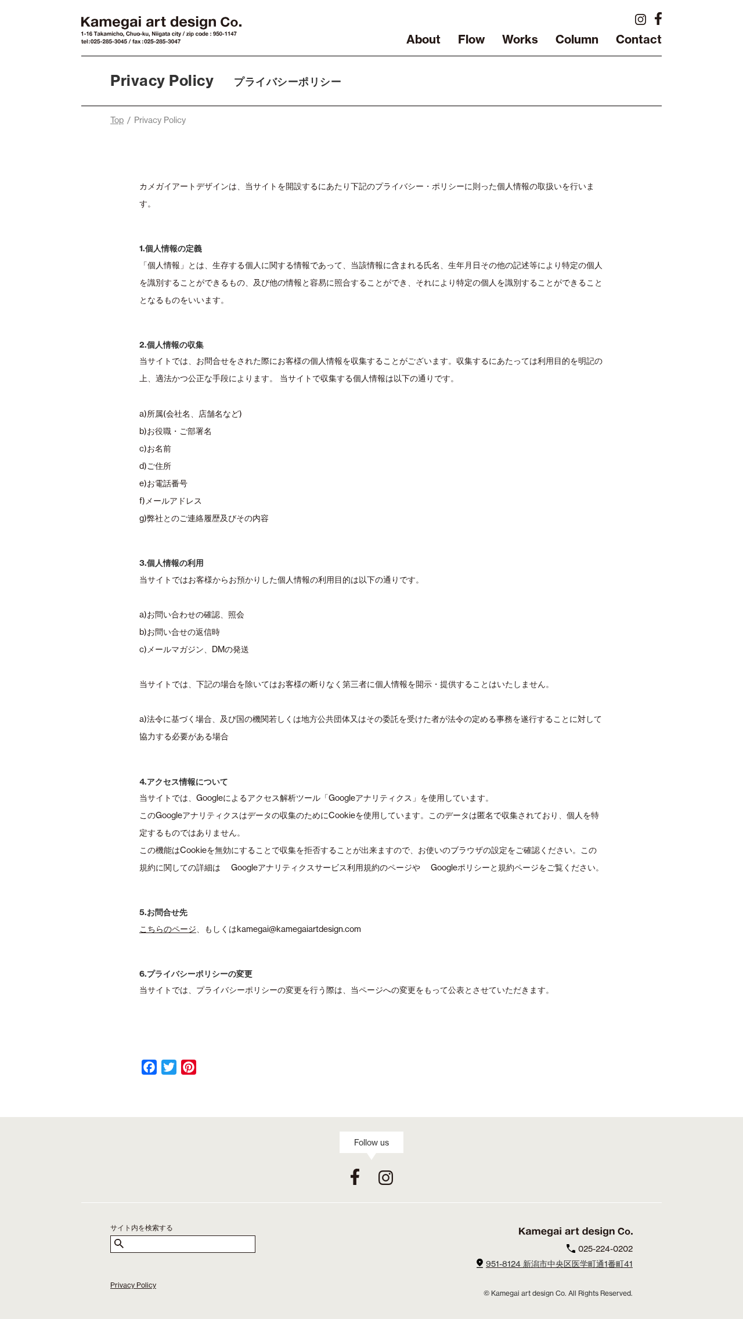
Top (117, 120)
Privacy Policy (133, 1285)
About (423, 40)
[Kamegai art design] (161, 43)
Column (577, 40)
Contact (639, 40)
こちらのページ (167, 929)
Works (520, 40)
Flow (471, 40)
